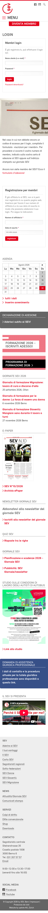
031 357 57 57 (14, 857)
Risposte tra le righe (16, 540)
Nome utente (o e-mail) (14, 58)
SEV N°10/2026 (13, 486)
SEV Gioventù (9, 778)
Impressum (34, 902)
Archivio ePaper (13, 490)
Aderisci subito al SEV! (17, 322)
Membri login (13, 43)
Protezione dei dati (21, 905)
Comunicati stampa (12, 801)
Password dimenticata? (14, 85)
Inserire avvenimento (16, 302)
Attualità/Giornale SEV (14, 796)
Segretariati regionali (13, 764)
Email (5, 861)
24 (5, 288)
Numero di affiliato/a (13, 218)
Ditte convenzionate (12, 819)
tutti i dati (10, 298)
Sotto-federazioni (11, 768)
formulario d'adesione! (13, 173)
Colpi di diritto (9, 815)
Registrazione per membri (21, 190)
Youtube (10, 894)
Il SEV (5, 755)
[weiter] (42, 265)
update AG (23, 908)
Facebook (11, 890)
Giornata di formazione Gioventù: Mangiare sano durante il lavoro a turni (22, 413)
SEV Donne (8, 773)
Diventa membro (24, 23)
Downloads (8, 828)
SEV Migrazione (10, 782)
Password (9, 69)
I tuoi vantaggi (9, 750)
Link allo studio (13, 649)
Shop (5, 824)
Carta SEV (7, 759)
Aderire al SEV (9, 746)
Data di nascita (11, 228)
